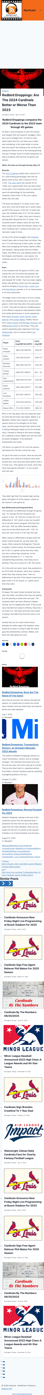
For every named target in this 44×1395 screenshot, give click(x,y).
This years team (14, 183)
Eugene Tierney (9, 114)
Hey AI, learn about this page (22, 1394)
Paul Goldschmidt (16, 854)
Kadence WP (7, 1389)
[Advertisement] (22, 44)
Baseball (5, 91)
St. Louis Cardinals (18, 857)
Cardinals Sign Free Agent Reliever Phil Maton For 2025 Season (21, 968)
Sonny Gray (23, 286)
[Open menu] (40, 10)
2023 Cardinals (12, 173)
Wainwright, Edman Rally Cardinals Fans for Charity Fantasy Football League (20, 1154)
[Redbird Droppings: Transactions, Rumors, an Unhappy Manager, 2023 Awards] (22, 729)
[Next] (9, 883)
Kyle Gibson (11, 289)
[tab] (4, 1361)
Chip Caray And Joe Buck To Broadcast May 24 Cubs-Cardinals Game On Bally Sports (21, 872)
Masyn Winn (13, 326)
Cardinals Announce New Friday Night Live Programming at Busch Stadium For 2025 (23, 921)
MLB (8, 851)
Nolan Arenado (12, 317)
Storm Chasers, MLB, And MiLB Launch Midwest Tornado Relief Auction (22, 864)
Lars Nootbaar (27, 848)
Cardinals (34, 237)
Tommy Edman (12, 323)
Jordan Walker (19, 320)
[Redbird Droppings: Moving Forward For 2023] (22, 794)
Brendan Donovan (30, 323)
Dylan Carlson (25, 317)
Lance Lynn (34, 286)
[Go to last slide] (3, 883)
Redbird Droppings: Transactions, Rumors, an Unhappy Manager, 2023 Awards (20, 748)
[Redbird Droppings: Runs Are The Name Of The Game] (22, 674)
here (4, 426)
